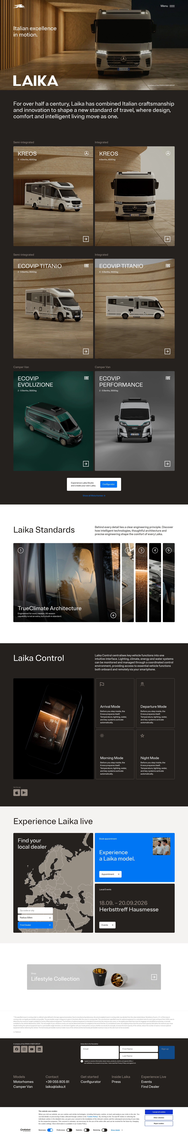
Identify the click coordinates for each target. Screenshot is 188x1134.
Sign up (165, 1049)
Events (146, 1082)
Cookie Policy (92, 1116)
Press (116, 1082)
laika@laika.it (56, 1086)
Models (19, 1077)
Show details (115, 1130)
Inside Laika (121, 1077)
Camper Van (23, 1086)
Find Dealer (150, 1086)
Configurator (91, 1082)
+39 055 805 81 (57, 1082)
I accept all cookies (158, 1112)
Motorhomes (23, 1082)
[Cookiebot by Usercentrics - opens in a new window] (25, 1130)
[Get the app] (16, 792)
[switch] (69, 1130)
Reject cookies (159, 1123)
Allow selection (159, 1118)
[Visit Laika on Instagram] (24, 1049)
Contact (52, 1077)
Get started (89, 1077)
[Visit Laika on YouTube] (31, 1049)
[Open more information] (113, 615)
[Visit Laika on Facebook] (16, 1049)
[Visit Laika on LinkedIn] (39, 1049)
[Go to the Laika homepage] (19, 6)
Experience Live (153, 1077)
